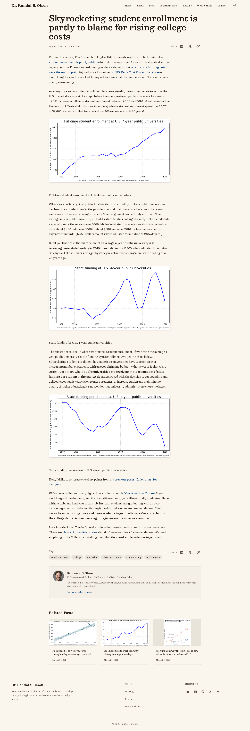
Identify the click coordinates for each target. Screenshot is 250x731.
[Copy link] (198, 46)
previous (120, 479)
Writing (129, 691)
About (140, 5)
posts (131, 479)
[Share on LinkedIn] (182, 46)
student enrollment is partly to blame (74, 62)
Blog (151, 5)
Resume (187, 5)
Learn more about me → (79, 592)
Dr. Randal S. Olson (29, 5)
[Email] (188, 691)
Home (128, 5)
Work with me (204, 5)
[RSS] (218, 691)
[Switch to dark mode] (235, 5)
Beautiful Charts (169, 5)
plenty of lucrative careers (80, 532)
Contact (222, 5)
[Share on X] (190, 46)
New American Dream (139, 493)
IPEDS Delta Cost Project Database (135, 72)
